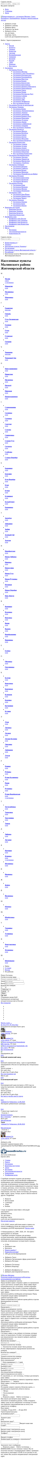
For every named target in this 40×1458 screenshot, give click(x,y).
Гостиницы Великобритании (19, 155)
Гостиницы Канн (19, 204)
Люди (7, 13)
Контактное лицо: (7, 1421)
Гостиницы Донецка (20, 112)
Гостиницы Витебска (20, 133)
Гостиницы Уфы (19, 99)
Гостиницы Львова (19, 122)
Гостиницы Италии (16, 183)
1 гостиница (9, 282)
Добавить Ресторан (11, 1261)
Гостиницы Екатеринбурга (22, 77)
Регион (7, 970)
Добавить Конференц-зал (14, 1270)
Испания (12, 59)
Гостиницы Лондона (20, 157)
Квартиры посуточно (12, 207)
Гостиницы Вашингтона (21, 196)
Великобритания (15, 55)
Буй (2, 1055)
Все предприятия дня (8, 1074)
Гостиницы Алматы (20, 144)
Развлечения (15, 233)
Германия (12, 57)
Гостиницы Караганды (21, 150)
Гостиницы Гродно (19, 137)
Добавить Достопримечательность (17, 1272)
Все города (13, 66)
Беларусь (12, 47)
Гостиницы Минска (20, 131)
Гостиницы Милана (20, 189)
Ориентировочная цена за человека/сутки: (9, 1413)
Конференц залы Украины (18, 220)
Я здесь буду (5, 1025)
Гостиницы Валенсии (20, 179)
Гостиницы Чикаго (19, 198)
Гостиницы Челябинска (21, 101)
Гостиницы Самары (20, 96)
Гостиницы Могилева (20, 138)
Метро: (5, 1391)
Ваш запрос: (5, 1408)
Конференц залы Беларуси (18, 222)
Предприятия (9, 226)
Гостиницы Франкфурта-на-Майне (25, 174)
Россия (11, 45)
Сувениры (8, 11)
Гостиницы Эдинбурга (21, 163)
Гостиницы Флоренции (21, 191)
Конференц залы (11, 217)
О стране (8, 968)
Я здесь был (14, 1025)
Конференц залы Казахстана (19, 224)
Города (7, 44)
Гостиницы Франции (16, 200)
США (11, 62)
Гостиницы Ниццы (20, 205)
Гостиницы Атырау (20, 148)
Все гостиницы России (21, 103)
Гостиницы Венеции (20, 187)
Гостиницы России (15, 70)
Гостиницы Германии (16, 165)
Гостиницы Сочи (19, 98)
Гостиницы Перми (19, 92)
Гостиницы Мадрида (20, 181)
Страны (7, 1160)
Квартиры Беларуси (16, 213)
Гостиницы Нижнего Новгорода (24, 86)
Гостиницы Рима (19, 185)
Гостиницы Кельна (19, 170)
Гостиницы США (15, 192)
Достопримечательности (17, 231)
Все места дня (6, 1096)
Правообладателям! (12, 1252)
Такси (7, 1167)
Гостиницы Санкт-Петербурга (23, 73)
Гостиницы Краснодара (21, 83)
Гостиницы (9, 68)
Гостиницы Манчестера (21, 161)
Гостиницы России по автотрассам (21, 105)
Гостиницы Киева (19, 109)
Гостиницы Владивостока (22, 75)
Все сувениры (6, 1117)
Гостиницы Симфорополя (22, 124)
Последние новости (8, 1221)
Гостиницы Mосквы (20, 72)
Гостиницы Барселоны (21, 178)
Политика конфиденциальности (12, 1277)
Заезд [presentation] (3, 981)
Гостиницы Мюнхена (20, 172)
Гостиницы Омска (19, 90)
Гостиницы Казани (19, 81)
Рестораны (13, 230)
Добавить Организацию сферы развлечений (20, 1259)
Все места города (17, 1096)
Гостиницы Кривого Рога (22, 116)
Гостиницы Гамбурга (20, 168)
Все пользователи (7, 1049)
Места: (5, 1395)
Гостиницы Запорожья (21, 114)
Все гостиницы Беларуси (22, 140)
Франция (12, 64)
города (5, 1040)
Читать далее (29, 1228)
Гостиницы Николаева (21, 118)
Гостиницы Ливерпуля (21, 159)
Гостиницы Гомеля (19, 135)
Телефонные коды (11, 1175)
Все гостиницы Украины (22, 127)
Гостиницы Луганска (20, 120)
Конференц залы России (17, 218)
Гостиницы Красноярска (21, 85)
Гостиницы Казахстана (17, 142)
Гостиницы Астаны (20, 146)
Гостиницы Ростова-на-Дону (23, 94)
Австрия (12, 53)
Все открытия (5, 1003)
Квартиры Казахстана (16, 215)
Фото (7, 9)
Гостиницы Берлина (20, 166)
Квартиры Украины (16, 211)
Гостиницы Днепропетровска (23, 111)
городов (5, 1033)
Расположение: (8, 1393)
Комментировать (7, 1115)
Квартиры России (15, 209)
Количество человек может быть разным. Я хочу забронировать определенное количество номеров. (18, 1348)
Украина (12, 49)
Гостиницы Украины (16, 107)
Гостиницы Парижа (20, 202)
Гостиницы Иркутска (20, 79)
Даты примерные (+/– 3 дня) (13, 1362)
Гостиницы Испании (16, 176)
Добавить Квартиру (12, 1266)
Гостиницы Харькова (20, 125)
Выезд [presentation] (3, 983)
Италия (11, 60)
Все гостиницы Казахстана (22, 153)
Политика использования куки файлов (15, 1278)
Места (7, 228)
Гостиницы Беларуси (16, 129)
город (4, 1048)
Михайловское (6, 1120)
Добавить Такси (10, 1257)
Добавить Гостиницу (12, 1264)
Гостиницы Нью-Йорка (21, 194)
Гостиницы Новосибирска (22, 88)
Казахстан (12, 51)
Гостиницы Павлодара (21, 152)
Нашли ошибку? (10, 1250)
